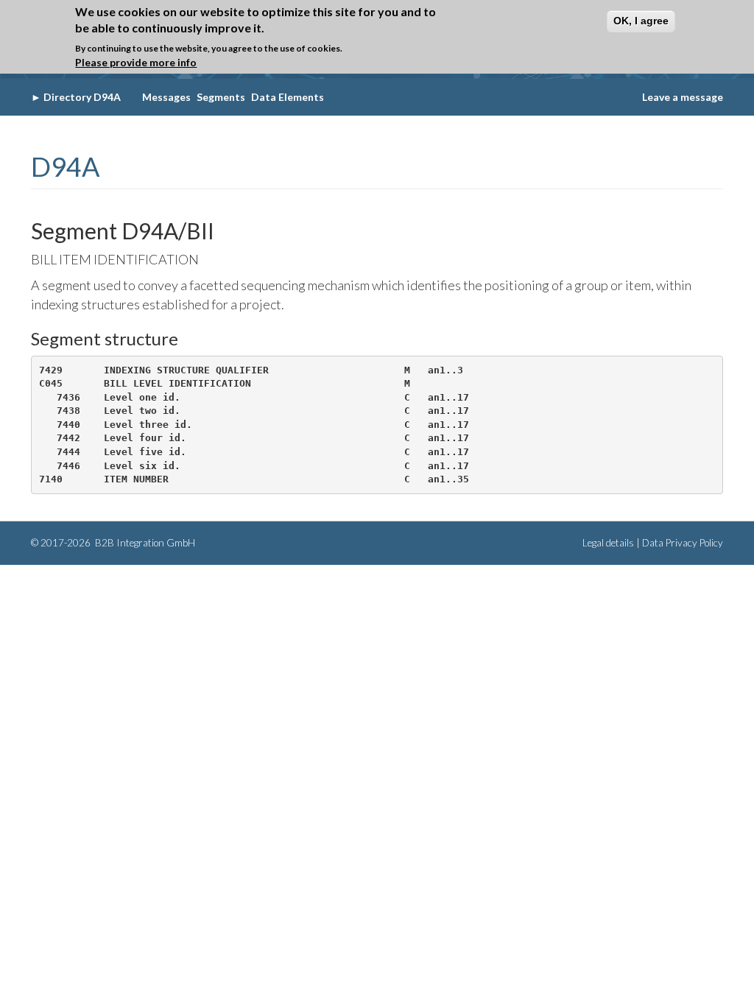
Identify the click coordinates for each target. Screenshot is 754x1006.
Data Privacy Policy (682, 543)
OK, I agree (641, 21)
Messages (166, 97)
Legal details (608, 543)
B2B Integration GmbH (144, 543)
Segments (221, 97)
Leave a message (682, 97)
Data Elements (287, 97)
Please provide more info (136, 62)
